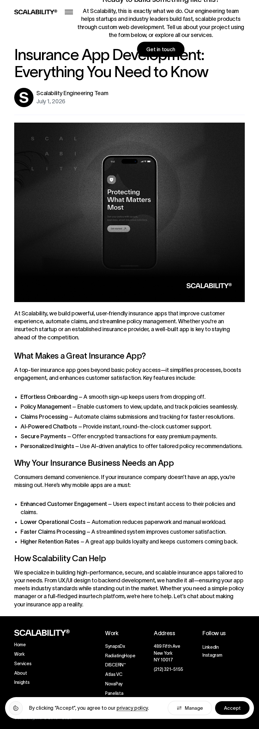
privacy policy (132, 708)
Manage (194, 708)
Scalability (33, 313)
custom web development (131, 27)
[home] (35, 12)
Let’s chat (186, 596)
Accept (232, 708)
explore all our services (183, 35)
